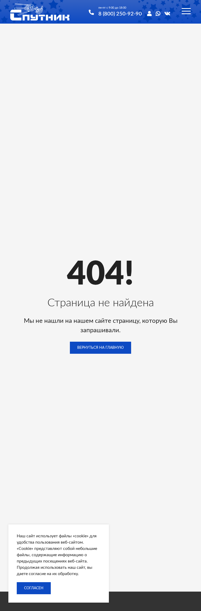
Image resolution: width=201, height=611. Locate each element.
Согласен (33, 588)
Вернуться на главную (100, 348)
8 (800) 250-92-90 (120, 14)
